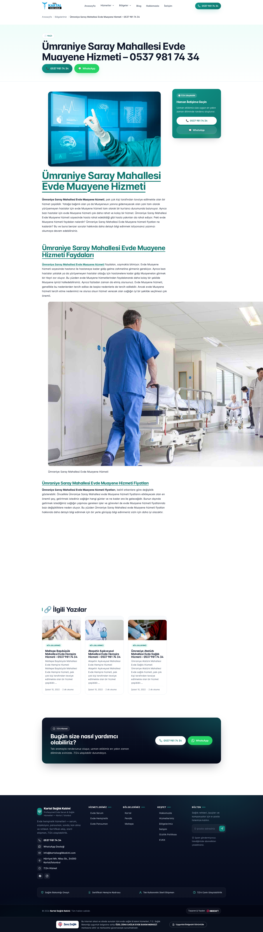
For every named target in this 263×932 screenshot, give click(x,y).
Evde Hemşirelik (99, 818)
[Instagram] (47, 876)
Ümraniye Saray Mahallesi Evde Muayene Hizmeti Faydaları (103, 251)
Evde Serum (96, 813)
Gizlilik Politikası (168, 834)
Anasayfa (47, 17)
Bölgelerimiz (61, 17)
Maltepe (129, 824)
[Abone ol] (222, 828)
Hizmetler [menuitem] (106, 5)
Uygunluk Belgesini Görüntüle (190, 924)
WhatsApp (197, 130)
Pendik (128, 818)
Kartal (128, 813)
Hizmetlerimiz (166, 818)
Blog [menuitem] (138, 5)
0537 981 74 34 (197, 120)
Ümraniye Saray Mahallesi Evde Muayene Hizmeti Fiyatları (95, 483)
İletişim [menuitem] (168, 5)
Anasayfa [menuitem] (90, 5)
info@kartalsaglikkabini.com (59, 852)
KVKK (162, 840)
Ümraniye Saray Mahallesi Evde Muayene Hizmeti (101, 181)
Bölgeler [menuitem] (123, 5)
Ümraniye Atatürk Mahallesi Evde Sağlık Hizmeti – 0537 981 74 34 (147, 653)
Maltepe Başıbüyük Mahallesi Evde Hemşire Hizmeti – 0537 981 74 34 (61, 653)
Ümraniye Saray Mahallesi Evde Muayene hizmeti (73, 264)
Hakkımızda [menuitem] (152, 5)
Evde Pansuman (99, 824)
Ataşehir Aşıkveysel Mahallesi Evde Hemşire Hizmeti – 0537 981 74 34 (104, 653)
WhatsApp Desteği (54, 846)
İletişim (163, 829)
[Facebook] (40, 876)
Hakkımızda (165, 813)
